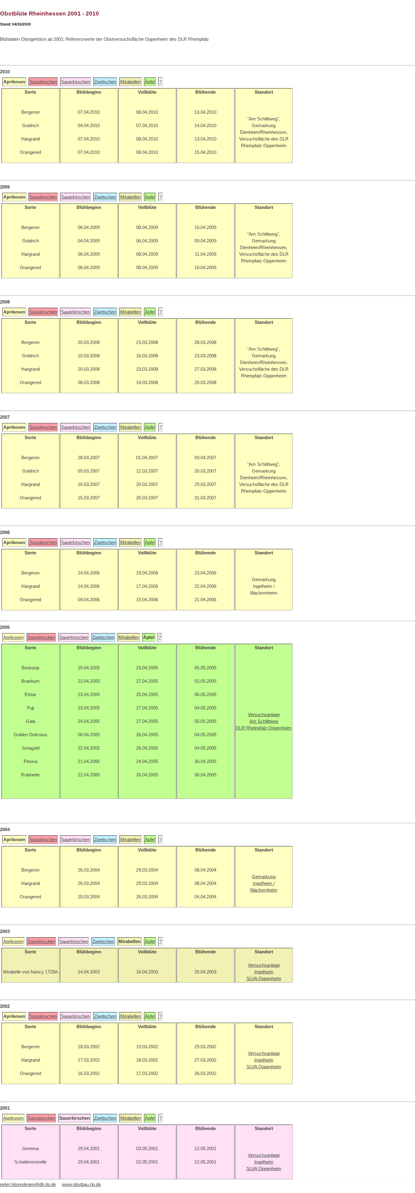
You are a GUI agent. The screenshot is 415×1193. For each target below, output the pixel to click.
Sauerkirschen (75, 81)
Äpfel (150, 81)
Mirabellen (130, 81)
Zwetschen (105, 81)
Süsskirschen (43, 81)
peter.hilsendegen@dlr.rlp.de (28, 1184)
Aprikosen (13, 637)
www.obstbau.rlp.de (81, 1184)
